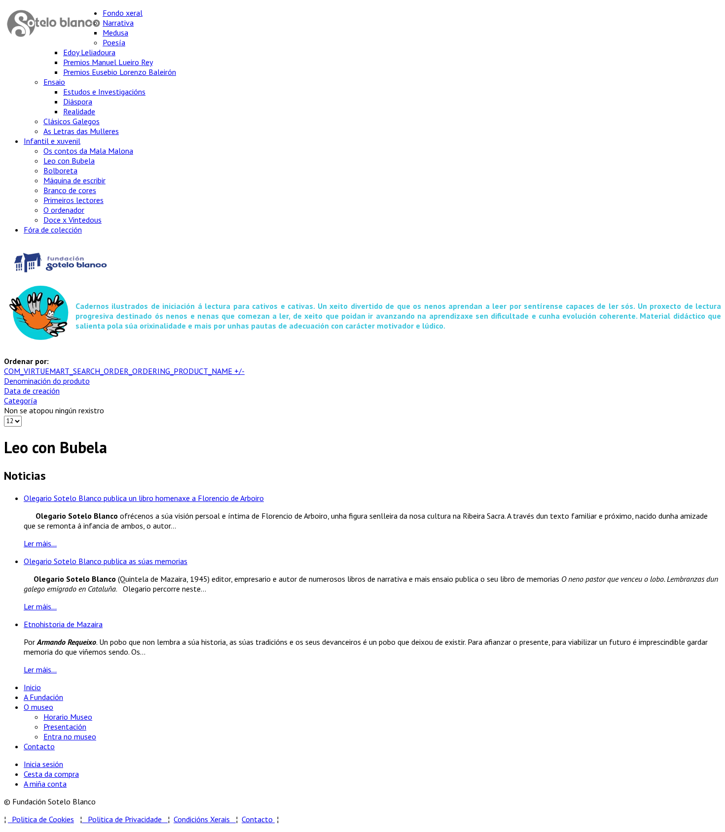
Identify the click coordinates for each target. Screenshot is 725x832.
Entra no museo (69, 736)
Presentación (64, 727)
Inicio (32, 687)
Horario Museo (67, 717)
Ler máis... (40, 543)
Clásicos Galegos (71, 121)
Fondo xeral (123, 13)
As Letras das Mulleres (81, 131)
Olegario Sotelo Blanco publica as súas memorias (105, 561)
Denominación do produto (47, 381)
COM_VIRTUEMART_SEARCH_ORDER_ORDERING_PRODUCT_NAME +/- (124, 371)
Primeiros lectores (73, 200)
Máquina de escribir (74, 180)
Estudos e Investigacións (104, 92)
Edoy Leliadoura (89, 52)
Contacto (39, 746)
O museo (38, 707)
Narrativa (118, 23)
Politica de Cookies (41, 819)
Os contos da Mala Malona (88, 151)
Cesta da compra (51, 774)
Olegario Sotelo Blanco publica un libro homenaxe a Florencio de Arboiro (144, 498)
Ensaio (54, 82)
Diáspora (77, 101)
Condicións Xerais (202, 819)
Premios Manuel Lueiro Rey (108, 62)
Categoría (20, 400)
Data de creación (32, 391)
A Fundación (43, 697)
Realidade (79, 111)
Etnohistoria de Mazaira (63, 624)
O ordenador (63, 210)
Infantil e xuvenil (52, 141)
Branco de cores (69, 190)
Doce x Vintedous (72, 220)
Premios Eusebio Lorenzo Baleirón (119, 72)
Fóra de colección (53, 229)
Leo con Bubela (69, 161)
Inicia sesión (43, 764)
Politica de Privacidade (128, 819)
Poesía (114, 42)
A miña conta (45, 784)
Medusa (115, 32)
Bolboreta (60, 170)
